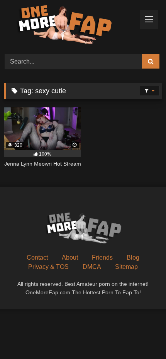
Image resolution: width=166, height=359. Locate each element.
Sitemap (126, 266)
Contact (37, 257)
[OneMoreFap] (68, 26)
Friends (102, 257)
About (70, 257)
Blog (133, 257)
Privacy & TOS (48, 266)
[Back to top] (142, 336)
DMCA (92, 266)
